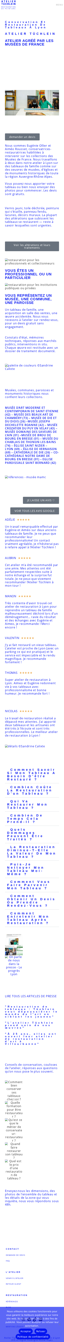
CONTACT (12, 1249)
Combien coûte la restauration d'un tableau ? (30, 790)
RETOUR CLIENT (13, 1284)
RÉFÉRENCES (12, 1301)
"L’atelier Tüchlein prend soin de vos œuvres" (29, 1025)
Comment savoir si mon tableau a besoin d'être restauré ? (31, 774)
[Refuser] (59, 1324)
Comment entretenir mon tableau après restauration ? (28, 918)
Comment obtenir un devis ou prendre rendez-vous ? (31, 900)
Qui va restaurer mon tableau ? (27, 804)
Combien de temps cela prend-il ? (25, 819)
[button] (32, 774)
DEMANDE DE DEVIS (15, 1255)
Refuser (40, 1331)
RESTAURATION (17, 1295)
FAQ (8, 1261)
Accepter (25, 1331)
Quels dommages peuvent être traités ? (25, 834)
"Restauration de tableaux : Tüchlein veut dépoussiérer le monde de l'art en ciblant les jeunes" (31, 1011)
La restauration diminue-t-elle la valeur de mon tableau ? (32, 851)
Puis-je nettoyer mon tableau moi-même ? (26, 869)
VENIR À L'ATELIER (14, 1278)
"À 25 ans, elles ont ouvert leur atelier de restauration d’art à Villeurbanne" (31, 1038)
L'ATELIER (13, 1272)
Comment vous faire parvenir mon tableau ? (29, 885)
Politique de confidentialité (32, 1336)
